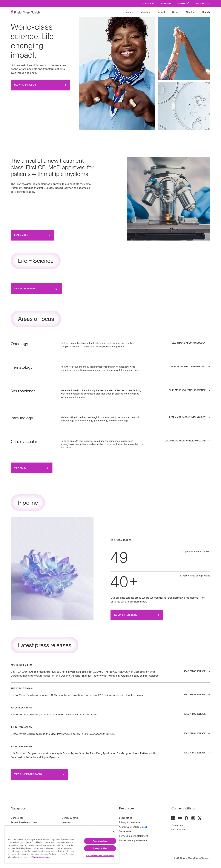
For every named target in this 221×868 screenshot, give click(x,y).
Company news (70, 817)
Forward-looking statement (133, 835)
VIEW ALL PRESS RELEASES (28, 774)
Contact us (177, 825)
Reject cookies (100, 848)
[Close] (113, 831)
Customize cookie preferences (100, 855)
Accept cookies (100, 841)
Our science (17, 817)
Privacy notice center (130, 822)
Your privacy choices (130, 826)
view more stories (24, 288)
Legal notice (125, 817)
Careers (182, 4)
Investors (166, 4)
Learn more (21, 235)
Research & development (24, 822)
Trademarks (125, 831)
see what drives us (25, 85)
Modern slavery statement (133, 840)
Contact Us (148, 4)
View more (20, 468)
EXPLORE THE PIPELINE (125, 615)
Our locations (178, 829)
